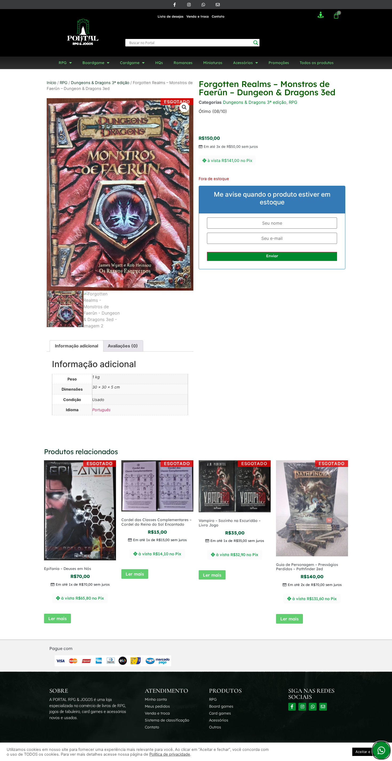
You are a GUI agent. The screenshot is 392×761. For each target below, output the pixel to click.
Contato (218, 16)
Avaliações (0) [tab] (123, 345)
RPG (63, 62)
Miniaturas (212, 62)
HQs (159, 62)
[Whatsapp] (203, 4)
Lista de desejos (170, 16)
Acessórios (243, 62)
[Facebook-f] (174, 4)
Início (51, 82)
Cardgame (129, 62)
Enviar (272, 255)
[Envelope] (217, 4)
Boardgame (93, 62)
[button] (184, 107)
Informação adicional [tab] (76, 345)
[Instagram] (189, 4)
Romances (183, 62)
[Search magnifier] (255, 42)
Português (101, 409)
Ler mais (57, 618)
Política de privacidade (169, 754)
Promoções (279, 62)
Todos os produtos (317, 62)
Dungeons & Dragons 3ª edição (100, 82)
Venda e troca (197, 16)
